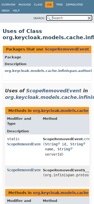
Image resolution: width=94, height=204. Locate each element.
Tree (59, 4)
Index (6, 10)
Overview (8, 4)
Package (25, 4)
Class (38, 4)
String (51, 144)
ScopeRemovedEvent (67, 49)
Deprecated (74, 4)
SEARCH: (39, 18)
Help (16, 10)
